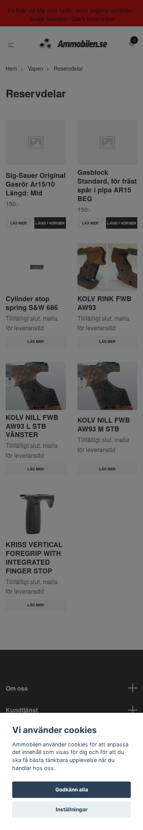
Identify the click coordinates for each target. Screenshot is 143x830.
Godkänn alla (71, 789)
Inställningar (72, 809)
